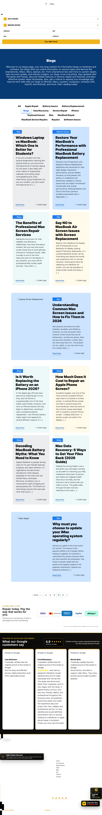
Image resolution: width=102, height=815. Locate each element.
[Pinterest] (63, 798)
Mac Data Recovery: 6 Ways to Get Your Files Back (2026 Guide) (70, 454)
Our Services (60, 744)
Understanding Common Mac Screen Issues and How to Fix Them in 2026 (68, 313)
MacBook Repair (66, 115)
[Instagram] (60, 798)
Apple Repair (31, 106)
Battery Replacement (73, 106)
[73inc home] (5, 741)
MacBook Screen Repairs (35, 119)
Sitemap (47, 810)
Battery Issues (50, 106)
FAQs (57, 748)
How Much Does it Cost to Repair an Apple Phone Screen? (70, 383)
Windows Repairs (14, 25)
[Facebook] (53, 798)
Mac (51, 115)
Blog (57, 750)
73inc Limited (8, 810)
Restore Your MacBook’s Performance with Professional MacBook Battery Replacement (70, 148)
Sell (5, 36)
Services (6, 31)
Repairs (56, 119)
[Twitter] (56, 798)
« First (35, 595)
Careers (58, 755)
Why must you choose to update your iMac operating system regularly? (67, 532)
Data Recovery (41, 110)
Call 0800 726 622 (51, 42)
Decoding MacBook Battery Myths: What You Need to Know (30, 452)
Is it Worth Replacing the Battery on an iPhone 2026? (27, 383)
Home (58, 741)
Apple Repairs (13, 19)
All (19, 106)
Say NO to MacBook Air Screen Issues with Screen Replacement (67, 231)
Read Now (20, 205)
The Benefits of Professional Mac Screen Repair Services (30, 229)
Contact (56, 36)
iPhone (75, 110)
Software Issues (72, 119)
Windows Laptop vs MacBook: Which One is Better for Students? (30, 146)
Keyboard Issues (36, 115)
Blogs (26, 110)
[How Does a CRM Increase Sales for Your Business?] (30, 299)
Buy (54, 31)
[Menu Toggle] (2, 14)
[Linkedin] (66, 798)
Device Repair (60, 110)
